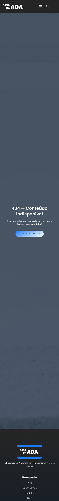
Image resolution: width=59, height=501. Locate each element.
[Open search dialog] (47, 6)
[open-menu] (41, 7)
